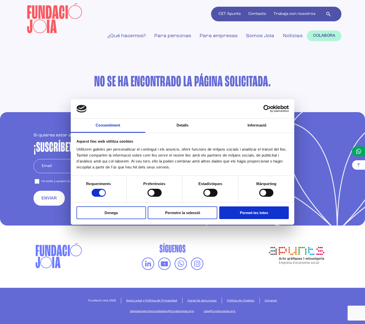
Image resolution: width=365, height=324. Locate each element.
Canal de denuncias (202, 300)
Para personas (172, 35)
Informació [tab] (257, 125)
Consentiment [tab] (108, 125)
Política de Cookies (241, 300)
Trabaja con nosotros (295, 14)
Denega (111, 213)
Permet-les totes (254, 213)
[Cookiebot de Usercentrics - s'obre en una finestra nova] (267, 108)
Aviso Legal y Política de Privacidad (151, 300)
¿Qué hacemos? (127, 35)
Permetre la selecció (182, 213)
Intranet (271, 300)
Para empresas (219, 35)
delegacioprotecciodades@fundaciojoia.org (162, 311)
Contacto (257, 14)
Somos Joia (260, 35)
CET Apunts (230, 14)
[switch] (154, 193)
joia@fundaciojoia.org (219, 311)
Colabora (324, 36)
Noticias (293, 35)
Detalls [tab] (183, 125)
